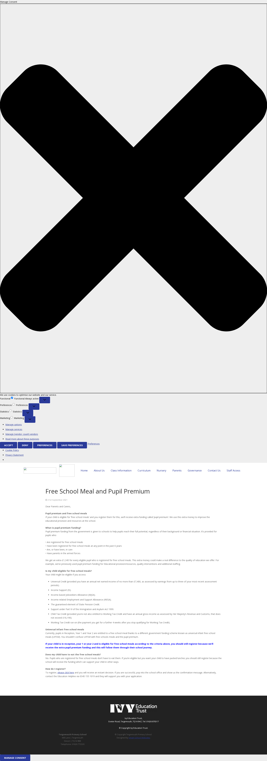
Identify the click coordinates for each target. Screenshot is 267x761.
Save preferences (72, 445)
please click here (66, 672)
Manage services (13, 429)
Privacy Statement (14, 455)
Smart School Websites (139, 737)
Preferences (44, 445)
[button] (133, 198)
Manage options (13, 424)
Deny (25, 445)
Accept (8, 445)
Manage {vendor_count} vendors (21, 434)
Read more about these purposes (22, 438)
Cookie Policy (12, 450)
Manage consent (15, 757)
